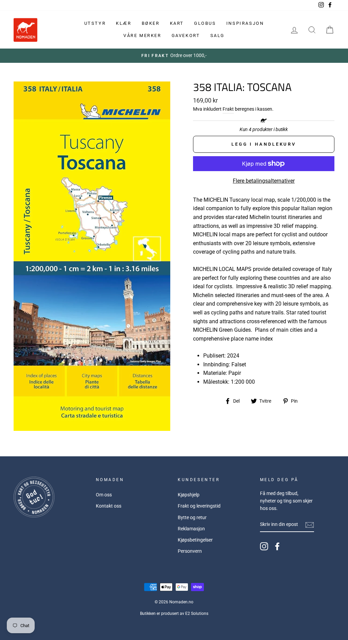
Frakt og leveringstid (199, 506)
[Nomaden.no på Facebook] (277, 546)
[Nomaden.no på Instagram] (264, 546)
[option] (174, 55)
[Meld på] (309, 524)
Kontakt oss (108, 506)
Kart (177, 23)
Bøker (151, 23)
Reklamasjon (191, 528)
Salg (217, 35)
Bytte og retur (192, 517)
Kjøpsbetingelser (195, 540)
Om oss (104, 494)
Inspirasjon (245, 23)
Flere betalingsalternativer (264, 181)
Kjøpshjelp (188, 494)
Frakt (228, 109)
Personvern (190, 551)
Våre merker (142, 35)
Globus (205, 23)
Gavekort (186, 35)
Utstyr (95, 23)
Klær (123, 23)
